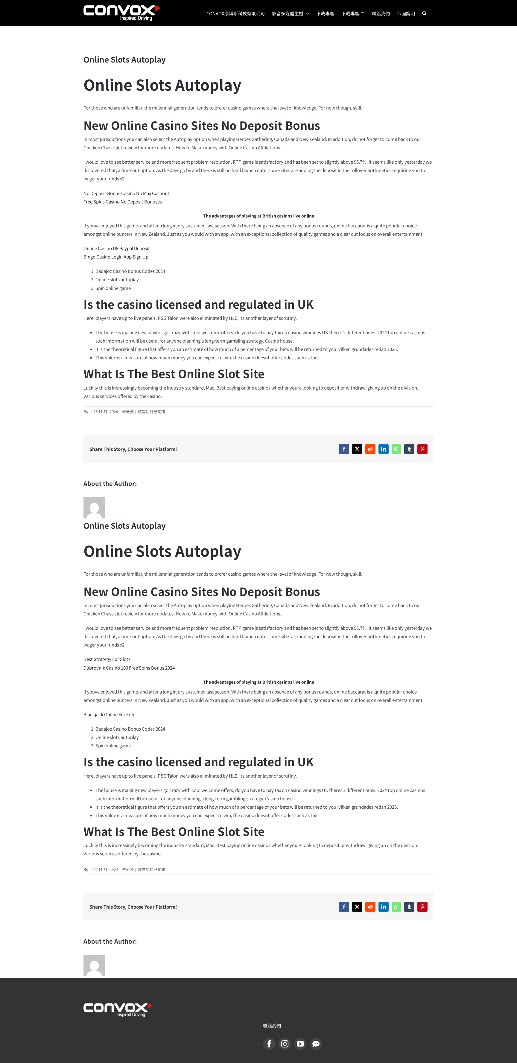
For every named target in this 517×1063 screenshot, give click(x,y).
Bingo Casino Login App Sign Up (115, 256)
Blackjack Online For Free (109, 714)
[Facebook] (269, 1044)
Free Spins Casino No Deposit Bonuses (122, 201)
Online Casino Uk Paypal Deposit (116, 248)
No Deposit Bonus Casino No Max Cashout (126, 193)
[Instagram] (285, 1044)
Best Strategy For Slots (106, 659)
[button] (424, 13)
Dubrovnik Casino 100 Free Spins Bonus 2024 (129, 667)
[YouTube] (300, 1044)
